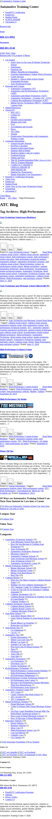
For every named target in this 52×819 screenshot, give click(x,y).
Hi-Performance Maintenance (23, 675)
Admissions (16, 67)
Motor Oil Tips (6, 451)
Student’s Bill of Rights (20, 150)
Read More (47, 252)
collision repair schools (29, 254)
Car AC (14, 632)
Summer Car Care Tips (20, 644)
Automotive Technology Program (25, 551)
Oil (42, 491)
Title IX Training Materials (22, 162)
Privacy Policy (11, 797)
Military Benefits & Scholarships (24, 72)
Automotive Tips (12, 635)
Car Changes (16, 737)
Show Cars (15, 728)
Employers (9, 15)
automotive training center (11, 325)
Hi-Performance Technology (17, 668)
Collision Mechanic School (22, 611)
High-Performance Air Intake (13, 399)
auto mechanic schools (32, 278)
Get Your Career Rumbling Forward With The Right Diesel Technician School (30, 712)
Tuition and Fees (18, 158)
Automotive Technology (23, 88)
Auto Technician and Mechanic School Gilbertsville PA (24, 286)
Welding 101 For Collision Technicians (27, 585)
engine (35, 389)
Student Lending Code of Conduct (25, 153)
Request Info (5, 26)
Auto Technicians (18, 549)
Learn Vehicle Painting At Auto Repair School (30, 618)
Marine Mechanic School (21, 568)
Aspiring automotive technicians (13, 330)
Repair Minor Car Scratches (22, 623)
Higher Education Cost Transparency (26, 174)
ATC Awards (16, 697)
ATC (29, 327)
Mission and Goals (18, 122)
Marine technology (31, 266)
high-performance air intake (17, 443)
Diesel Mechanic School (21, 704)
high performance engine (22, 257)
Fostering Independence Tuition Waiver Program (31, 74)
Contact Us (15, 115)
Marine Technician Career (22, 570)
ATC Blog (15, 131)
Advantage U (11, 22)
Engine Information (17, 486)
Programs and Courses (14, 86)
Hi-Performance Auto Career (23, 680)
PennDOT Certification (15, 12)
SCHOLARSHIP (12, 19)
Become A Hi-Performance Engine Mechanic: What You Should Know (30, 683)
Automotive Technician (32, 271)
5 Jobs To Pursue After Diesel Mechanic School (31, 706)
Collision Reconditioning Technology (29, 100)
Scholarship (10, 189)
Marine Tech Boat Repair (21, 573)
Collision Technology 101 (22, 594)
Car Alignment (17, 630)
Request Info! (5, 55)
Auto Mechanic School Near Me (24, 542)
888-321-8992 (7, 37)
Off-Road (15, 651)
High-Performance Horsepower (24, 673)
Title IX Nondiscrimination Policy (31, 160)
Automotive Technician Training (31, 273)
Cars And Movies (18, 733)
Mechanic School (18, 554)
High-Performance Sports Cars (24, 730)
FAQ (13, 124)
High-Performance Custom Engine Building (29, 671)
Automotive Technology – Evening (31, 98)
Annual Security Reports (21, 143)
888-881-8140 (7, 48)
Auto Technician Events (21, 84)
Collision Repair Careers (21, 609)
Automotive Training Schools (23, 556)
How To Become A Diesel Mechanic (26, 718)
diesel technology (26, 269)
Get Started (10, 60)
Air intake (43, 441)
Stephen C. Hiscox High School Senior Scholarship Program (27, 80)
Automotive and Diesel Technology (29, 96)
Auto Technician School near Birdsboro (18, 217)
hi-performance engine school (22, 265)
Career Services (17, 77)
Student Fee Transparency (22, 172)
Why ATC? (15, 112)
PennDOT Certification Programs (19, 177)
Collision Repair (12, 578)
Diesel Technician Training (16, 702)
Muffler (33, 391)
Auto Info (15, 656)
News (13, 129)
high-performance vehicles (18, 391)
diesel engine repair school (21, 337)
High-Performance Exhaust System (16, 349)
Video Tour (10, 179)
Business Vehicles (18, 725)
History (14, 117)
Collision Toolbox (18, 601)
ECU (2, 443)
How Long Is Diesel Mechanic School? (27, 716)
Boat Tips (15, 575)
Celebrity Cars (17, 735)
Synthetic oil (5, 493)
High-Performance (14, 278)
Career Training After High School (25, 694)
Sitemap (8, 795)
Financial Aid (16, 69)
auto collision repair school (11, 332)
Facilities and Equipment (21, 119)
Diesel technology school (30, 264)
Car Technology (17, 661)
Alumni (14, 134)
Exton (2, 32)
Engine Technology (19, 666)
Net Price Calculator (19, 146)
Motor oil (36, 491)
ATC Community (18, 699)
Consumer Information (14, 141)
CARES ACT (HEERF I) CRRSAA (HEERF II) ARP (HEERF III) (22, 167)
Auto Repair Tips (12, 628)
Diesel (2, 278)
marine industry (6, 339)
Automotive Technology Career (24, 563)
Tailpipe (40, 391)
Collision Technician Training (17, 604)
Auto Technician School (19, 252)
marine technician (41, 337)
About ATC (10, 110)
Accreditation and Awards (22, 127)
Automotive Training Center (17, 690)
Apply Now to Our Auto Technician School (23, 186)
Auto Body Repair (13, 613)
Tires (13, 649)
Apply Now (5, 53)
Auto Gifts (15, 654)
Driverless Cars (17, 663)
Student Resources (13, 108)
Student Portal (11, 17)
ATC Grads (15, 692)
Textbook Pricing (18, 155)
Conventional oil (24, 491)
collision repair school (9, 254)
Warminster (4, 42)
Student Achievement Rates (22, 148)
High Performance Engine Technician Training (25, 678)
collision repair (43, 276)
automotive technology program (31, 262)
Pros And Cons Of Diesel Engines (25, 647)
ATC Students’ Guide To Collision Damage (29, 587)
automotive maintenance (25, 276)
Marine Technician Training (17, 566)
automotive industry (8, 262)
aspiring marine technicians (39, 330)
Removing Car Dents (20, 625)
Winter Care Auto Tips (20, 640)
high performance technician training (30, 259)
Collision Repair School (21, 606)
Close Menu (5, 196)
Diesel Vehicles (17, 723)
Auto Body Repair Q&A (21, 616)
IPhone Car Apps (18, 642)
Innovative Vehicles (13, 721)
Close (13, 53)
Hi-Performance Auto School (23, 687)
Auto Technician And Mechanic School (25, 320)
